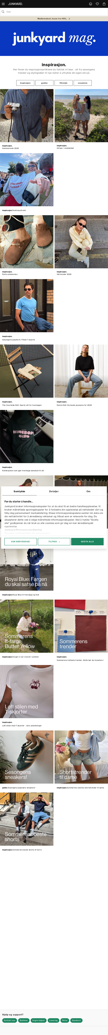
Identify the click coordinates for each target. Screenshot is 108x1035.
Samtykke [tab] (19, 491)
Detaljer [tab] (54, 491)
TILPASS (52, 541)
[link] (90, 4)
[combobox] (56, 11)
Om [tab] (88, 491)
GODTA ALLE (87, 541)
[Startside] (16, 4)
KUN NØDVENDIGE (20, 541)
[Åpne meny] (3, 4)
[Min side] (90, 4)
